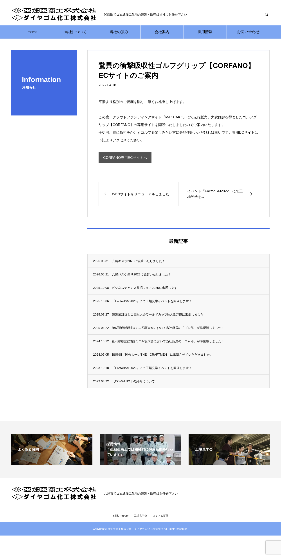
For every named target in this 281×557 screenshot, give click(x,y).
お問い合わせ (248, 32)
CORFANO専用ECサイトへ (125, 158)
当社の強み (119, 32)
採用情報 (205, 32)
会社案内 (162, 32)
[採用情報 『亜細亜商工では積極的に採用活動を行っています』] (140, 463)
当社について (75, 32)
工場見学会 (140, 515)
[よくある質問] (51, 463)
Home (32, 32)
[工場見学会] (229, 463)
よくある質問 (160, 515)
